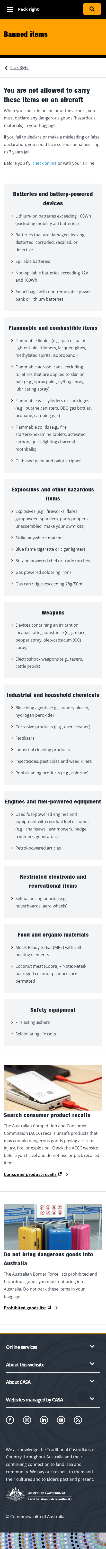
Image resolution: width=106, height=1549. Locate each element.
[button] (53, 1348)
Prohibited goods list (25, 1308)
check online (45, 163)
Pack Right (19, 67)
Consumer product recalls (30, 1174)
